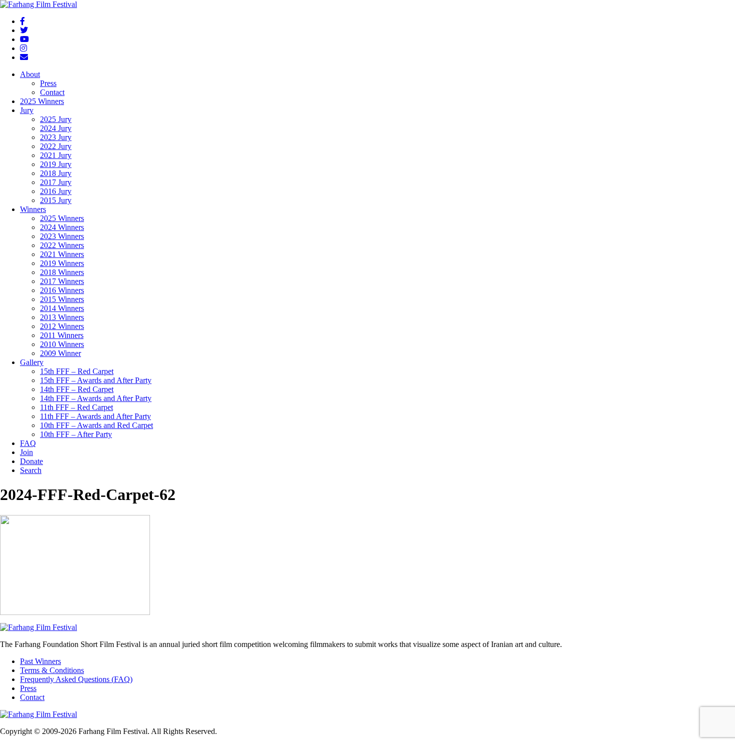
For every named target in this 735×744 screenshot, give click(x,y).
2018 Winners (62, 272)
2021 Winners (62, 254)
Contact (52, 92)
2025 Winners (42, 101)
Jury (27, 110)
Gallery (32, 362)
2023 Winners (62, 236)
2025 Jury (56, 119)
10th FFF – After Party (76, 434)
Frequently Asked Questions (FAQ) (76, 679)
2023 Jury (56, 137)
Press (48, 83)
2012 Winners (62, 326)
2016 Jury (56, 191)
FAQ (28, 443)
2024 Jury (56, 128)
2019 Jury (56, 164)
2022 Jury (56, 146)
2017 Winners (62, 281)
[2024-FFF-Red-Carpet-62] (75, 612)
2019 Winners (62, 263)
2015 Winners (62, 299)
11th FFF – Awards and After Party (95, 416)
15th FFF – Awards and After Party (96, 380)
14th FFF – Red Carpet (77, 389)
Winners (33, 209)
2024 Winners (62, 227)
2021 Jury (56, 155)
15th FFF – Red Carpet (77, 371)
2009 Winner (60, 353)
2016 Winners (62, 290)
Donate (31, 461)
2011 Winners (62, 335)
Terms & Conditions (52, 670)
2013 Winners (62, 317)
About (30, 74)
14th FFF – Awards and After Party (96, 398)
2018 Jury (56, 173)
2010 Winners (62, 344)
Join (26, 452)
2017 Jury (56, 182)
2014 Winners (62, 308)
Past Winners (40, 661)
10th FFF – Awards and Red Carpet (96, 425)
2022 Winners (62, 245)
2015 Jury (56, 200)
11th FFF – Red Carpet (76, 407)
